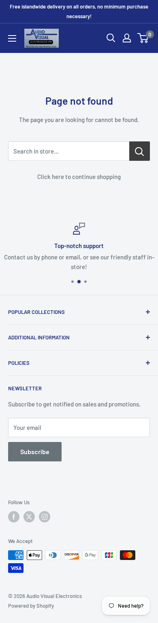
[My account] (127, 38)
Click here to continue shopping (79, 176)
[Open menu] (12, 38)
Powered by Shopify (31, 605)
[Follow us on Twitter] (29, 516)
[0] (143, 38)
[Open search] (111, 38)
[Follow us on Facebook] (13, 516)
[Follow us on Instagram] (44, 516)
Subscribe (34, 451)
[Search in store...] (139, 151)
